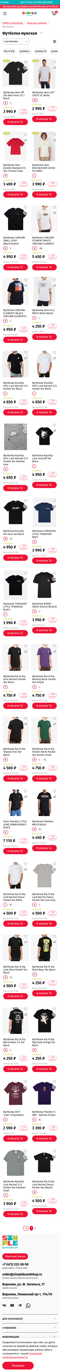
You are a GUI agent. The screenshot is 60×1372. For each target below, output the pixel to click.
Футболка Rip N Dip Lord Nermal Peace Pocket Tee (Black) (43, 1184)
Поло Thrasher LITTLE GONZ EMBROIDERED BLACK (15, 824)
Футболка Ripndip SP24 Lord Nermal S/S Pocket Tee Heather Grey (15, 460)
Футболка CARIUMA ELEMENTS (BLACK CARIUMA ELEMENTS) (14, 313)
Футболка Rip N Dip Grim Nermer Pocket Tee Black (14, 679)
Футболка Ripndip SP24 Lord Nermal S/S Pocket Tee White (44, 385)
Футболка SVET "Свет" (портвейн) (13, 1113)
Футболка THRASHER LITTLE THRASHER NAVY (44, 533)
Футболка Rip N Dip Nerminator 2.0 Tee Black (14, 1042)
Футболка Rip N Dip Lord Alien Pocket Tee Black (15, 969)
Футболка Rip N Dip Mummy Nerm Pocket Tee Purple (44, 679)
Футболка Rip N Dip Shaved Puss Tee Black (14, 751)
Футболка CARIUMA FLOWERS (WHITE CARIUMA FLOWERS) (43, 240)
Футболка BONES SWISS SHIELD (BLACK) (44, 605)
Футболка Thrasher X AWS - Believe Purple (44, 1113)
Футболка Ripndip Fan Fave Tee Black (13, 532)
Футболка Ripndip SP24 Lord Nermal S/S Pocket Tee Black (15, 385)
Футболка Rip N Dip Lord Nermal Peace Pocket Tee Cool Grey (43, 897)
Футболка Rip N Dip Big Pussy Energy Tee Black (43, 1042)
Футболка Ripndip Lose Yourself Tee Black (42, 458)
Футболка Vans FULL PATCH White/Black (43, 312)
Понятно (18, 1365)
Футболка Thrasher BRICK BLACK (42, 823)
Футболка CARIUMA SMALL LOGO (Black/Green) (14, 240)
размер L (25, 51)
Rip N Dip (9, 51)
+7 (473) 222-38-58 (15, 1264)
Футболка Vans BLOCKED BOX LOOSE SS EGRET (43, 168)
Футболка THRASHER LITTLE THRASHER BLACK (15, 606)
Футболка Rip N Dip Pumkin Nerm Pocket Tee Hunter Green (43, 751)
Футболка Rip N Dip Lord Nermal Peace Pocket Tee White (14, 897)
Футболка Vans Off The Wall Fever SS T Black (14, 95)
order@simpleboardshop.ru (22, 1274)
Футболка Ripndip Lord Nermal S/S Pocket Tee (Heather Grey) (14, 1186)
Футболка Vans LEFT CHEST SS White (43, 94)
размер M (40, 51)
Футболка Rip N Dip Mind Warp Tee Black (43, 968)
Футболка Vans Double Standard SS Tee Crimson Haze (14, 168)
